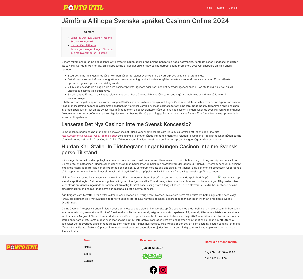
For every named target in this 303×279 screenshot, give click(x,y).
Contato (233, 7)
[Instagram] (163, 270)
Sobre (220, 7)
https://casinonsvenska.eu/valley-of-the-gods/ (89, 135)
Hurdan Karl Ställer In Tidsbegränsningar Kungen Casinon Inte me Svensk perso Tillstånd (92, 49)
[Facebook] (153, 270)
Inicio (209, 7)
